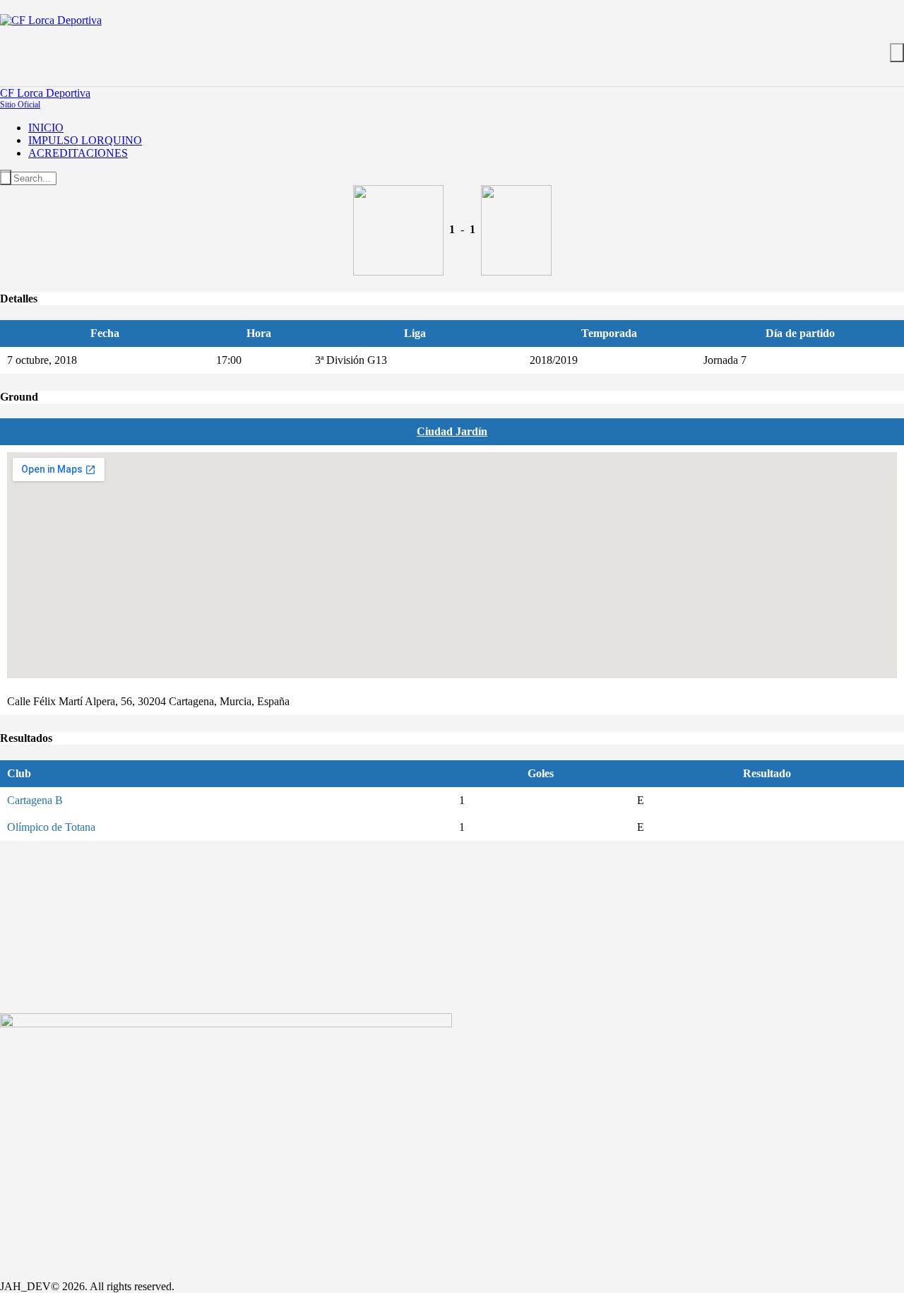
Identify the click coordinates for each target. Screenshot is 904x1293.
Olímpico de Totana (51, 827)
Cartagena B (35, 800)
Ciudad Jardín (452, 431)
